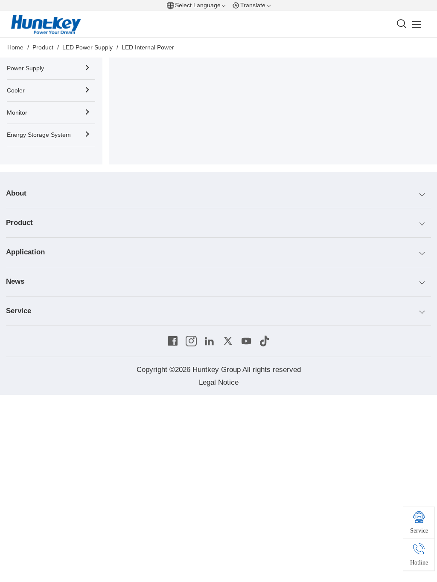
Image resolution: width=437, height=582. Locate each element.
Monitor (17, 112)
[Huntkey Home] (46, 24)
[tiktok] (264, 341)
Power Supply (25, 68)
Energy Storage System (39, 135)
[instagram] (191, 341)
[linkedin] (209, 341)
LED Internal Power (148, 47)
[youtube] (246, 341)
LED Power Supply (87, 47)
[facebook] (172, 341)
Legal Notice (219, 382)
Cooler (16, 90)
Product (42, 47)
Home (15, 47)
